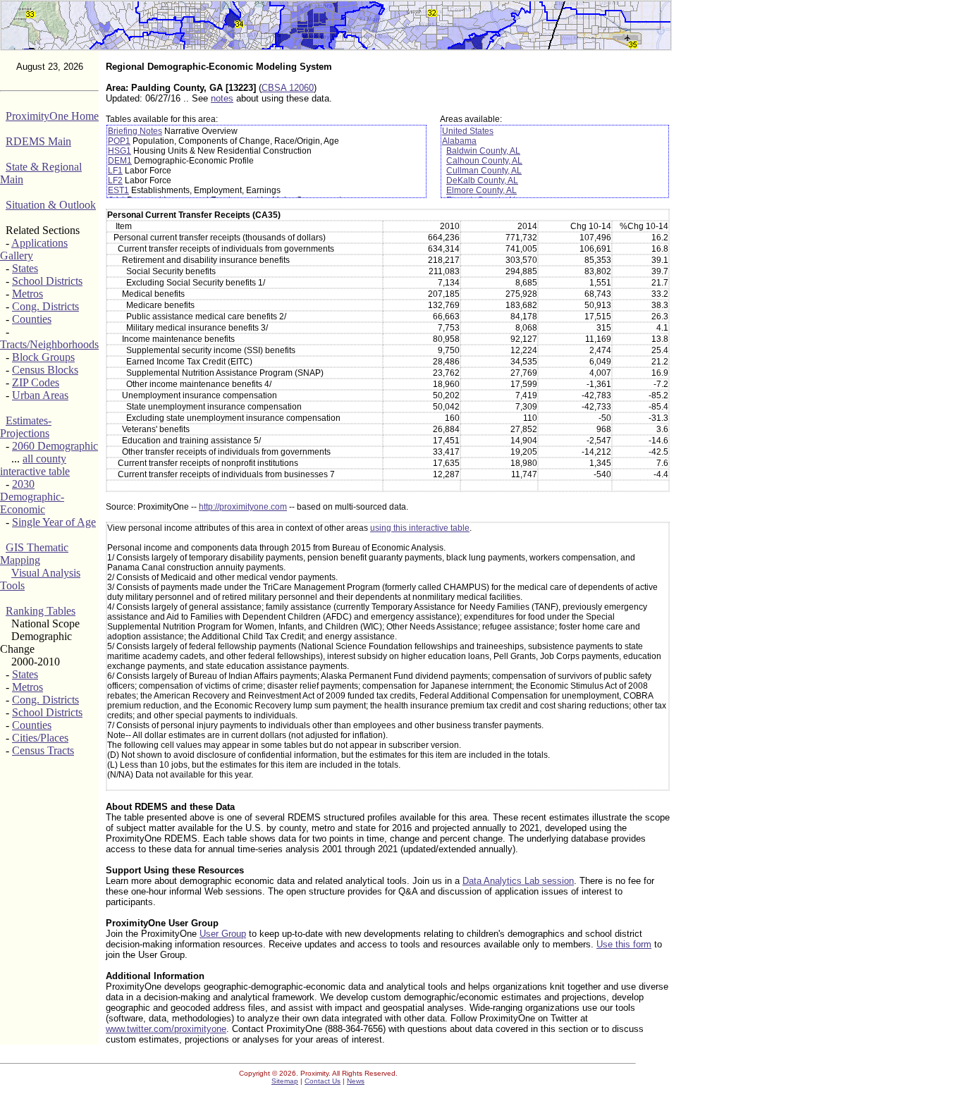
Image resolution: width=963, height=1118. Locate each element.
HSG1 (119, 151)
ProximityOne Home (52, 116)
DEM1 (120, 161)
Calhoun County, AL (484, 161)
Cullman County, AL (484, 171)
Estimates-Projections (25, 426)
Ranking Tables (40, 611)
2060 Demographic (55, 446)
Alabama (459, 141)
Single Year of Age (54, 522)
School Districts (47, 281)
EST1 (118, 190)
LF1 (115, 171)
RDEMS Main (38, 141)
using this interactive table (420, 528)
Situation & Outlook (51, 205)
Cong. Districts (45, 306)
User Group (223, 933)
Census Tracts (43, 750)
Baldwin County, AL (483, 151)
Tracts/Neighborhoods (49, 344)
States (25, 268)
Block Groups (43, 357)
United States (467, 131)
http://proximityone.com (243, 507)
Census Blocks (45, 370)
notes (222, 98)
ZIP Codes (35, 382)
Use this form (623, 944)
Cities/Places (40, 738)
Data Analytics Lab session (518, 881)
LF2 (115, 180)
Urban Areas (40, 395)
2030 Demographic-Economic (32, 496)
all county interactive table (35, 465)
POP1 (119, 141)
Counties (31, 319)
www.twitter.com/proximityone (166, 1029)
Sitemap (284, 1081)
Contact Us (323, 1081)
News (355, 1081)
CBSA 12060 (288, 87)
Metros (27, 294)
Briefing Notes (135, 131)
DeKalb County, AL (482, 180)
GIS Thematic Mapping (34, 553)
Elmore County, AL (481, 190)
